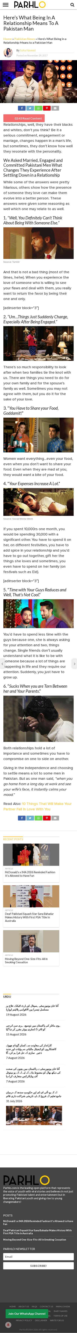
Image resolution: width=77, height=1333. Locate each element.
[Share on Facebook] (22, 107)
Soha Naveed (28, 50)
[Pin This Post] (47, 107)
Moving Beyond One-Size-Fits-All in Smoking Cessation (34, 1239)
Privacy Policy (24, 1320)
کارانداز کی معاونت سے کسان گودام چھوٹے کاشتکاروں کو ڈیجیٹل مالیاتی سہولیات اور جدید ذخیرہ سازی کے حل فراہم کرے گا (31, 1049)
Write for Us (57, 1320)
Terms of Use (60, 1316)
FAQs (34, 1306)
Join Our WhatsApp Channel (26, 1313)
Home (7, 39)
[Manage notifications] (8, 1325)
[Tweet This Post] (30, 107)
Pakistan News (24, 39)
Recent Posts (13, 839)
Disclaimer (41, 1320)
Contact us (46, 1306)
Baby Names (60, 1311)
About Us (24, 1306)
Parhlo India (63, 1306)
